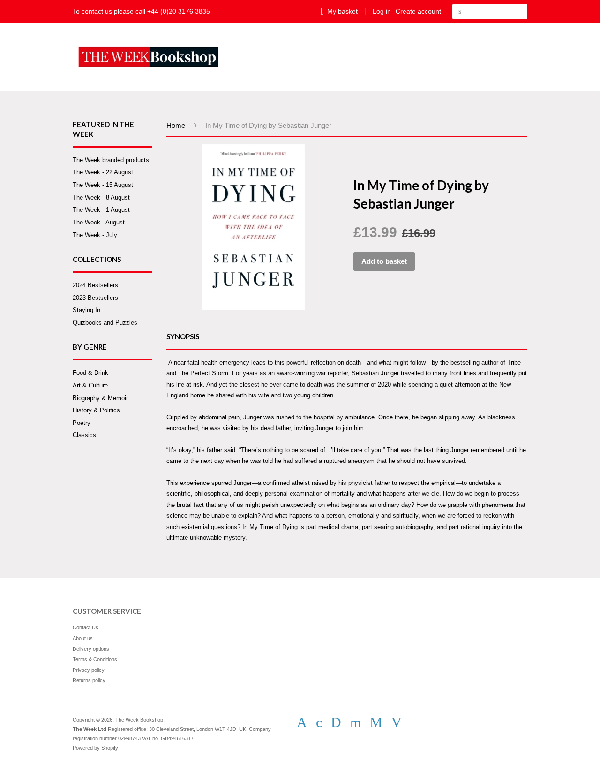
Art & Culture (90, 385)
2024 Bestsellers (95, 285)
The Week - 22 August (103, 172)
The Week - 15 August (103, 184)
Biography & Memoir (100, 398)
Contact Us (85, 627)
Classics (84, 435)
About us (83, 638)
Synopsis (182, 336)
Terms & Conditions (95, 659)
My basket (341, 11)
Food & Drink (90, 372)
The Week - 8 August (101, 197)
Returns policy (89, 680)
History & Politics (96, 410)
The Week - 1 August (101, 209)
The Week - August (99, 222)
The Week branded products (111, 160)
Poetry (81, 422)
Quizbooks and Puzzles (105, 322)
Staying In (86, 309)
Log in (382, 11)
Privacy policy (89, 670)
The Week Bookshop (139, 719)
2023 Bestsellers (95, 297)
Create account (418, 11)
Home (175, 125)
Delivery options (91, 649)
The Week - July (95, 234)
